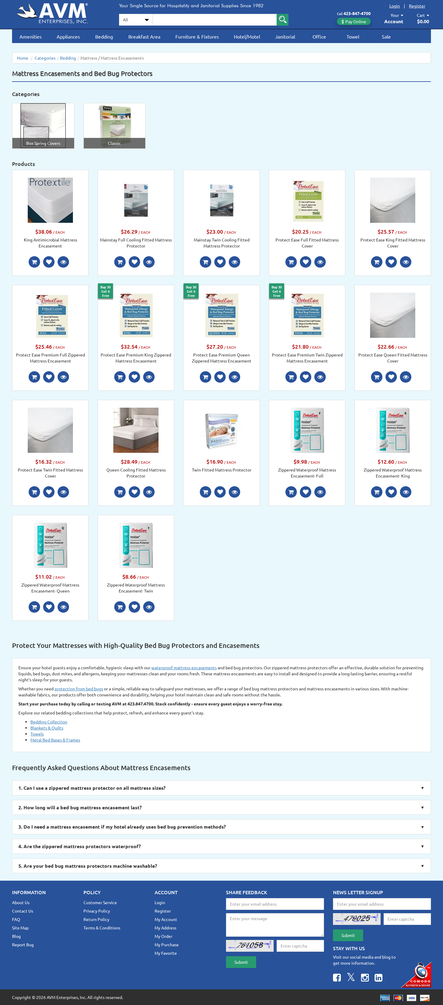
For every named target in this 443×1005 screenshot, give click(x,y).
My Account (166, 919)
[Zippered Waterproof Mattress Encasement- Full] (307, 429)
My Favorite (166, 953)
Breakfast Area (144, 36)
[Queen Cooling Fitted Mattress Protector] (136, 429)
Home (22, 58)
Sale (386, 36)
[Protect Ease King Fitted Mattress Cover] (392, 199)
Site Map (20, 927)
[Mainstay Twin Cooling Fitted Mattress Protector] (221, 199)
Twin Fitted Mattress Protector (221, 469)
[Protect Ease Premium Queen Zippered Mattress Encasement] (221, 314)
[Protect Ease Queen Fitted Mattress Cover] (392, 314)
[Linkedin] (378, 978)
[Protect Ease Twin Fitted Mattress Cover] (50, 429)
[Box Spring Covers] (43, 125)
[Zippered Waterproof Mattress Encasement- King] (392, 429)
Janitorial (285, 36)
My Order (163, 936)
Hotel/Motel (247, 36)
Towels (37, 733)
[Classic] (114, 125)
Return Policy (96, 919)
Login (394, 5)
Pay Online (355, 21)
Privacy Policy (96, 910)
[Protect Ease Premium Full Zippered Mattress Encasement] (50, 314)
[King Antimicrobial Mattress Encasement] (50, 199)
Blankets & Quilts (46, 727)
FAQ (16, 919)
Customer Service (100, 902)
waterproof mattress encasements (184, 667)
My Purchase (167, 944)
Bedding (104, 36)
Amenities (31, 36)
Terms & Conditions (101, 927)
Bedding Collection (48, 721)
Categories (45, 58)
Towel (353, 36)
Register (417, 5)
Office (319, 36)
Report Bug (23, 944)
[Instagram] (365, 978)
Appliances (68, 36)
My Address (165, 927)
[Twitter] (351, 978)
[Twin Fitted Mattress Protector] (221, 429)
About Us (21, 902)
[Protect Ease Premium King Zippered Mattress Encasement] (136, 314)
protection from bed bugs (79, 688)
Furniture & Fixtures (197, 36)
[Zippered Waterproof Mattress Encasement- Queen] (50, 544)
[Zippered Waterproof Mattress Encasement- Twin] (136, 544)
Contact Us (22, 910)
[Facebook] (337, 978)
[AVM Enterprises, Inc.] (57, 12)
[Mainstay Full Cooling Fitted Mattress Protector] (136, 199)
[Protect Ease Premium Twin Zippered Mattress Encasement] (307, 314)
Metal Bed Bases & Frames (55, 739)
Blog (16, 936)
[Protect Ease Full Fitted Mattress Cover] (307, 199)
